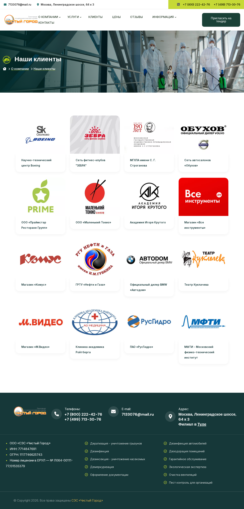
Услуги (73, 17)
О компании (48, 17)
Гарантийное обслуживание (187, 459)
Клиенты (95, 17)
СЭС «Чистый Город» (87, 500)
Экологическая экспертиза (187, 467)
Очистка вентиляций (183, 475)
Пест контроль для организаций (190, 482)
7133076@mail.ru (19, 4)
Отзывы (136, 17)
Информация (163, 17)
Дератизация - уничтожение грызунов (116, 443)
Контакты (46, 22)
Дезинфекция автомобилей (187, 443)
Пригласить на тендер (221, 19)
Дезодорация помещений (187, 451)
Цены (116, 17)
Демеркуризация (102, 467)
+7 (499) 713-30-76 (227, 4)
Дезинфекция (99, 451)
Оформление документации (109, 475)
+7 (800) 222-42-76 (196, 4)
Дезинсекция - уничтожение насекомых (117, 459)
